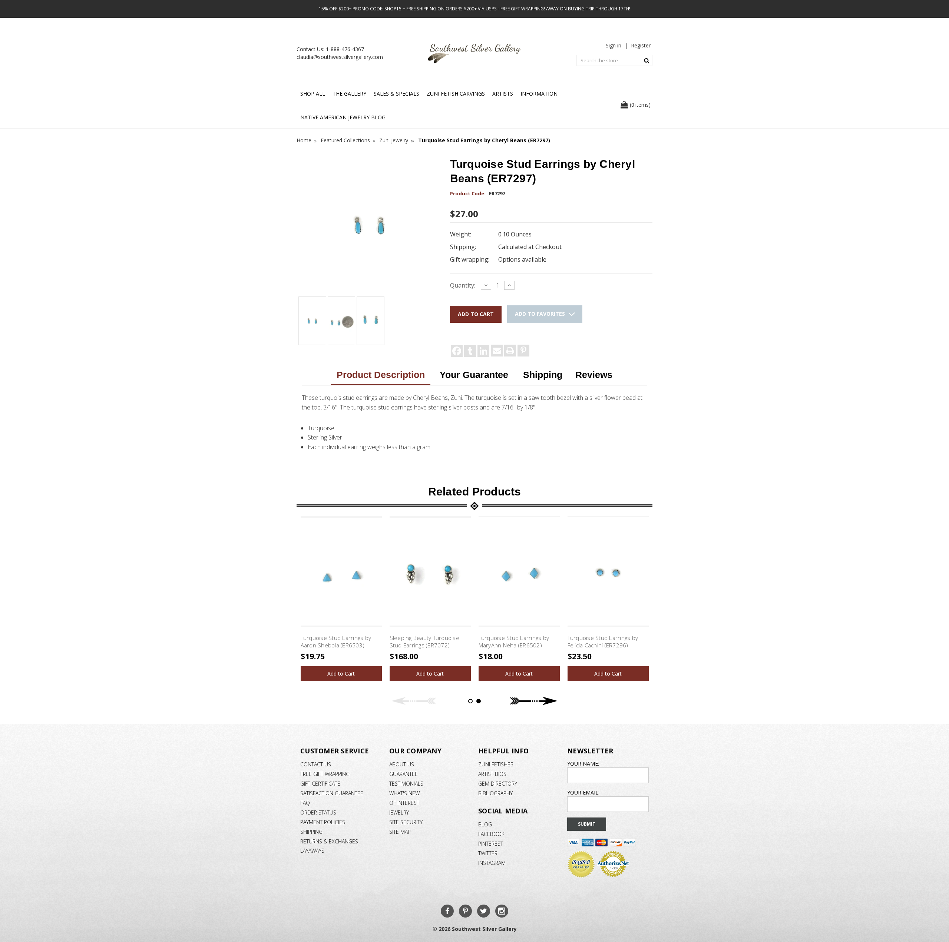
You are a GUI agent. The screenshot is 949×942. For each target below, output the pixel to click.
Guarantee (403, 773)
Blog (485, 824)
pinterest (490, 843)
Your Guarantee (474, 374)
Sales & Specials (396, 93)
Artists (502, 93)
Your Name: (583, 763)
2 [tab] (478, 701)
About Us (401, 764)
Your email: (583, 792)
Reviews (593, 374)
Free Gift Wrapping (325, 773)
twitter (487, 853)
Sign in (613, 45)
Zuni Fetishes (495, 764)
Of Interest (404, 802)
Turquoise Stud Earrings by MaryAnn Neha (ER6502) (514, 641)
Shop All (312, 93)
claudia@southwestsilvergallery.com (340, 56)
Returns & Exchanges (329, 841)
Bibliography (495, 793)
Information (539, 93)
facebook (491, 833)
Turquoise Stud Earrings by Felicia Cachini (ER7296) (603, 641)
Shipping (542, 374)
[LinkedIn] (483, 351)
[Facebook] (456, 351)
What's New (404, 793)
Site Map (400, 831)
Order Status (318, 812)
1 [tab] (470, 701)
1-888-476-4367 (345, 49)
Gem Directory (497, 783)
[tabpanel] (341, 598)
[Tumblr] (470, 351)
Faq (305, 802)
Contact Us (315, 764)
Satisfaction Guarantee (331, 793)
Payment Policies (322, 822)
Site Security (406, 822)
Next (534, 701)
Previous (415, 701)
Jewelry (399, 812)
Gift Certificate (320, 783)
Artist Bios (492, 773)
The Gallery (349, 93)
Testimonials (406, 783)
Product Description (381, 374)
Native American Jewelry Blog (343, 117)
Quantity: (462, 285)
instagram (492, 862)
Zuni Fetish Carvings (456, 93)
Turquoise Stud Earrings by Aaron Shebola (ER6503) (336, 641)
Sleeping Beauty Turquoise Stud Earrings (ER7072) (424, 641)
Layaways (312, 850)
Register (641, 45)
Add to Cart (341, 673)
